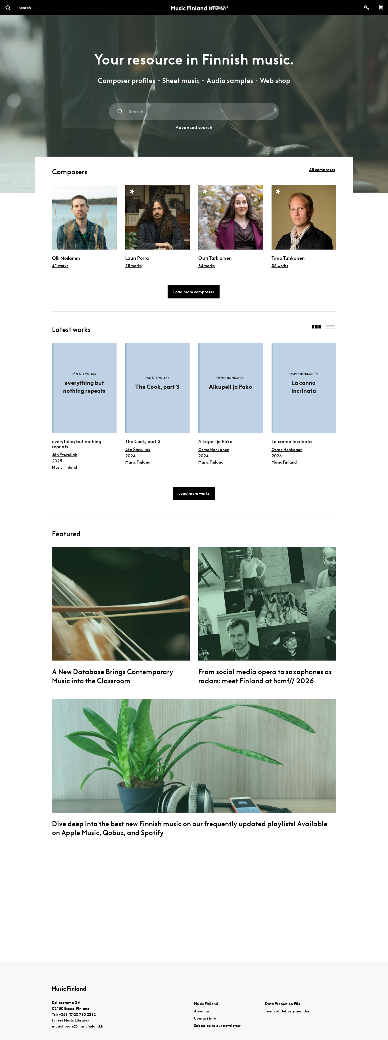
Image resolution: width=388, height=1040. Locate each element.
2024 (130, 455)
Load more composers (193, 291)
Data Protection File (282, 1003)
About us (201, 1011)
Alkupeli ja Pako (215, 441)
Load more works (194, 493)
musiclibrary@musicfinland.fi (77, 1026)
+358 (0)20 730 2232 (77, 1014)
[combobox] (194, 111)
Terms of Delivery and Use (287, 1011)
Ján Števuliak (64, 454)
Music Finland (206, 1003)
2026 (277, 455)
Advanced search (194, 127)
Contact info (205, 1018)
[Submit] (120, 111)
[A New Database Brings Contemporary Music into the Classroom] (121, 604)
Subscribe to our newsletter (217, 1025)
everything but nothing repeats (76, 444)
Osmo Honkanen (213, 449)
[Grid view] (316, 327)
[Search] (35, 7)
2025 (57, 461)
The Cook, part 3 (142, 441)
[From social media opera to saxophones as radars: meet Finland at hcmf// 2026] (267, 604)
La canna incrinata (292, 441)
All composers (322, 169)
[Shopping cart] (381, 7)
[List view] (330, 327)
